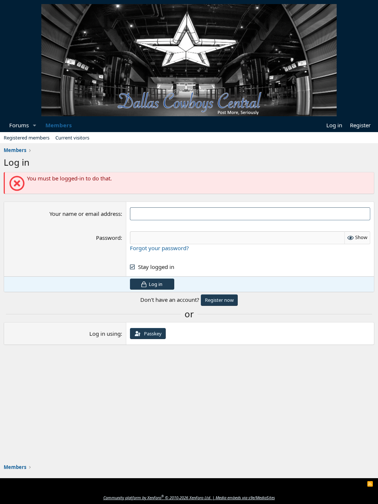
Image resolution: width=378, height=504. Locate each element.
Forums (19, 125)
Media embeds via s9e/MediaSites (245, 497)
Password (108, 237)
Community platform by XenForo (157, 497)
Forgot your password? (159, 248)
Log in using (105, 333)
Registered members (26, 137)
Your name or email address (85, 213)
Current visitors (72, 137)
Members (58, 125)
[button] (35, 125)
